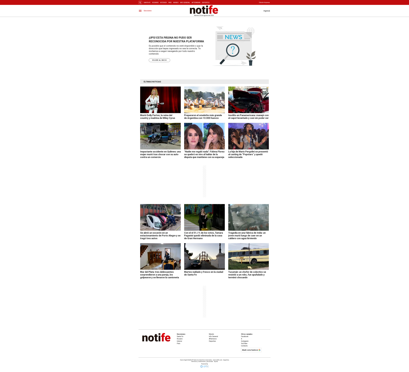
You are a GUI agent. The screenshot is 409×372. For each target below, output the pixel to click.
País (170, 2)
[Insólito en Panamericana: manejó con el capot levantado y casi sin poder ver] (248, 100)
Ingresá (267, 11)
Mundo (176, 2)
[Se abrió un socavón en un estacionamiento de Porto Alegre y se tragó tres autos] (160, 217)
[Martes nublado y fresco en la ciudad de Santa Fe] (204, 256)
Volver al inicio (159, 60)
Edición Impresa (264, 2)
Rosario (155, 2)
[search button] (140, 2)
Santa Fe (147, 2)
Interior (163, 2)
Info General (185, 2)
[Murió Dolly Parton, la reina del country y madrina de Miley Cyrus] (160, 100)
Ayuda (216, 361)
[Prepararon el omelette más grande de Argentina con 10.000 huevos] (204, 100)
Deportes (206, 2)
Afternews (196, 2)
